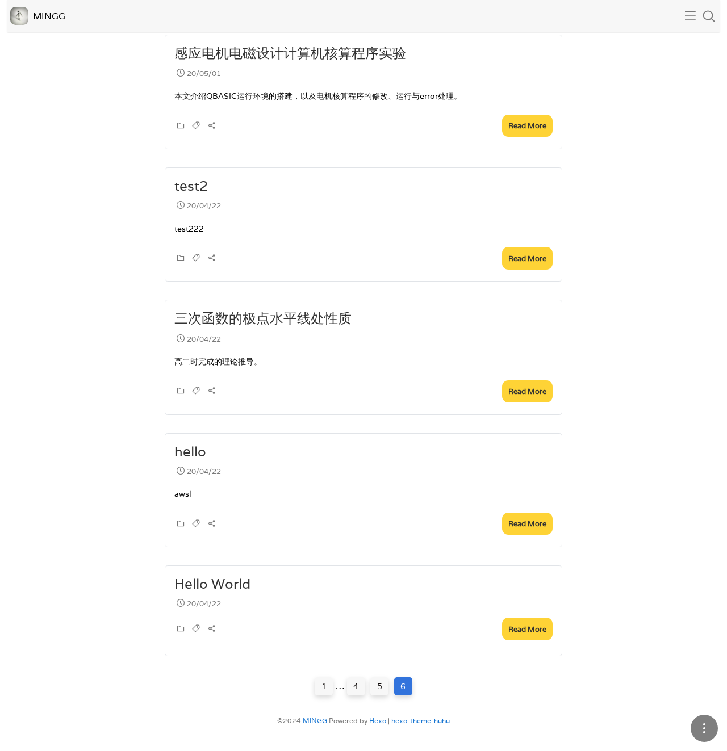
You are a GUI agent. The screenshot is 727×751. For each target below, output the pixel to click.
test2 (191, 186)
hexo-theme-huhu (420, 720)
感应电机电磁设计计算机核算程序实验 (290, 53)
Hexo (377, 720)
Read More (527, 126)
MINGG (315, 720)
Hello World (212, 584)
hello (190, 451)
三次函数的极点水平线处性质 (263, 318)
